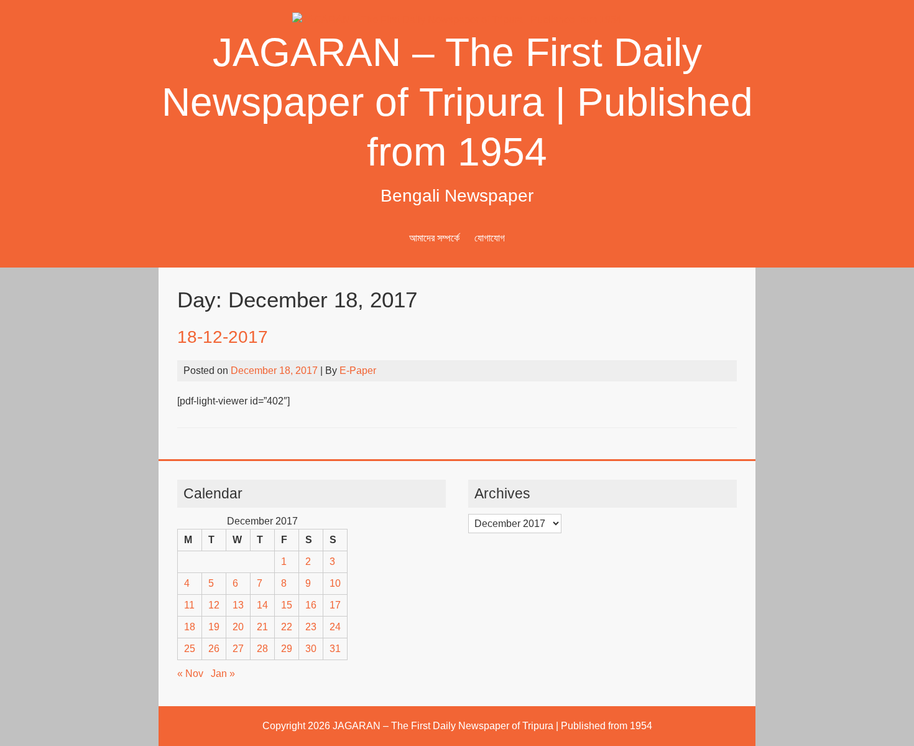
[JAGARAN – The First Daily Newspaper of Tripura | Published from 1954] (457, 19)
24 (335, 627)
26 (213, 648)
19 (213, 627)
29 (286, 648)
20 (238, 627)
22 (286, 627)
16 (310, 605)
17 (335, 605)
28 (262, 648)
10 (335, 583)
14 (262, 605)
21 (262, 627)
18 (189, 627)
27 (238, 648)
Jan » (223, 673)
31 (335, 648)
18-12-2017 (222, 337)
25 (189, 648)
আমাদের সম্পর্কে (434, 238)
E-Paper (357, 370)
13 (238, 605)
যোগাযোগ (489, 238)
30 (310, 648)
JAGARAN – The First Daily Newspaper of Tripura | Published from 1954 (457, 102)
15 (286, 605)
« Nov (190, 673)
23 (310, 627)
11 (189, 605)
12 (213, 605)
